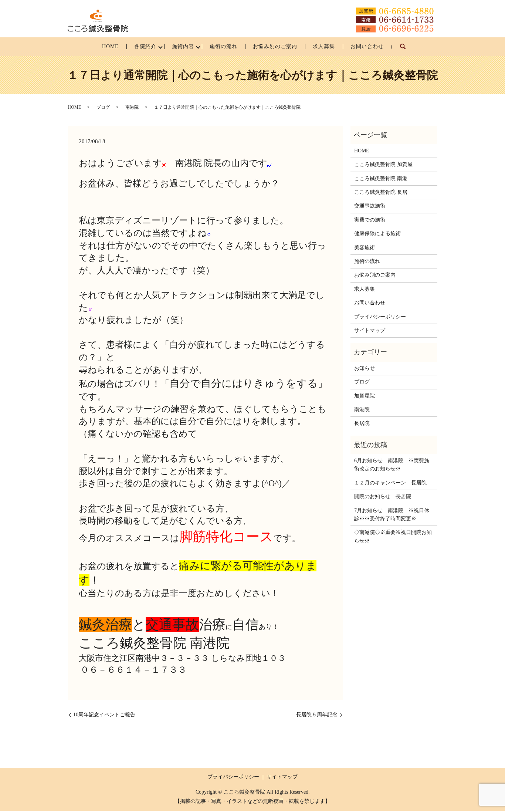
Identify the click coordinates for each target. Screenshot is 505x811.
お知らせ (364, 368)
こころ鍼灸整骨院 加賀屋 (383, 164)
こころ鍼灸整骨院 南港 (380, 178)
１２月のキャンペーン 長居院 (390, 483)
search (407, 50)
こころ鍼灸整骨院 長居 (380, 192)
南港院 (132, 107)
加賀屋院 (364, 396)
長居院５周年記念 (317, 714)
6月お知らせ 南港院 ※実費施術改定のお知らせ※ (391, 465)
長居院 (362, 423)
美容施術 (364, 247)
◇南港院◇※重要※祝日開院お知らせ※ (393, 536)
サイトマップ (369, 330)
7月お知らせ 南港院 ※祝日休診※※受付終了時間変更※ (391, 514)
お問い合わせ (367, 46)
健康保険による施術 (377, 233)
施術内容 (183, 46)
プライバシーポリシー (380, 317)
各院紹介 (145, 46)
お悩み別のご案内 (275, 46)
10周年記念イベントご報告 (104, 714)
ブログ (103, 107)
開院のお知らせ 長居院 (382, 496)
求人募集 (324, 46)
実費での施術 (369, 220)
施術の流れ (223, 46)
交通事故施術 (369, 206)
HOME (110, 46)
